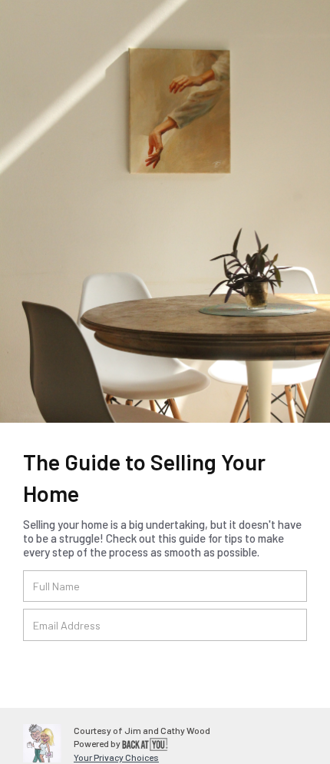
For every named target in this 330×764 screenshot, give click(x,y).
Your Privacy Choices (116, 757)
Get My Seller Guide (101, 666)
